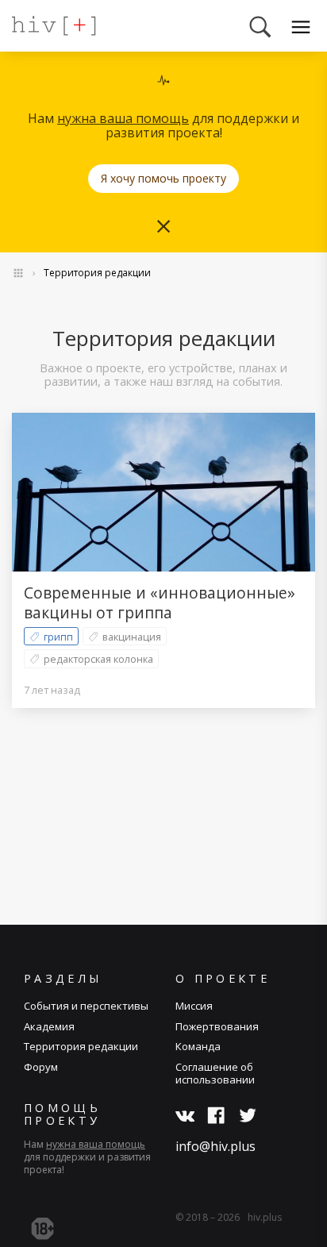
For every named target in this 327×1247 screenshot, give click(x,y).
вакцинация (131, 636)
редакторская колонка (98, 659)
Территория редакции (97, 272)
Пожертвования (217, 1026)
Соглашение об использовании (215, 1073)
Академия (49, 1026)
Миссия (194, 1006)
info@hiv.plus (215, 1146)
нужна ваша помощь (123, 118)
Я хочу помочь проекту (163, 178)
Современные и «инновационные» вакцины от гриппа (159, 602)
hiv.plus (265, 1217)
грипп (58, 636)
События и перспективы (86, 1006)
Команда (198, 1046)
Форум (41, 1067)
